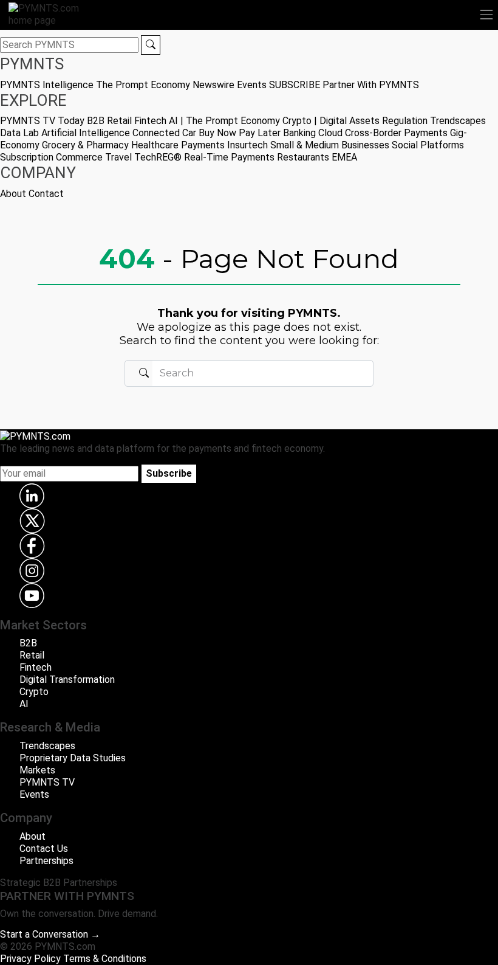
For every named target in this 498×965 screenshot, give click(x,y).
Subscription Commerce (51, 157)
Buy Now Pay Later (240, 133)
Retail (119, 120)
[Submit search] (150, 45)
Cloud (330, 133)
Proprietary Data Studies (72, 758)
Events (252, 85)
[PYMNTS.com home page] (51, 13)
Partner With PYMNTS (370, 85)
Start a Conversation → (50, 934)
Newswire (213, 85)
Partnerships (46, 860)
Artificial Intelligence (85, 133)
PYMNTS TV (27, 120)
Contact (46, 193)
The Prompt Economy (143, 85)
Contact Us (43, 848)
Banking (299, 133)
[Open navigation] (486, 14)
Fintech (150, 120)
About (13, 193)
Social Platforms (428, 145)
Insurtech (247, 145)
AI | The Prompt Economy (224, 120)
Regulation (405, 120)
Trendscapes (458, 120)
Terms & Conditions (104, 958)
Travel (118, 157)
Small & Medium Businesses (329, 145)
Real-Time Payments (229, 157)
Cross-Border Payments (396, 133)
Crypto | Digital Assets (331, 120)
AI (24, 704)
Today (71, 120)
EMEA (344, 157)
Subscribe (169, 473)
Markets (37, 770)
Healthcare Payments (178, 145)
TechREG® (158, 157)
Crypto (34, 691)
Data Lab (19, 133)
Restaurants (303, 157)
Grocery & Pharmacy (85, 145)
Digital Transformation (67, 679)
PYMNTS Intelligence (47, 85)
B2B (95, 120)
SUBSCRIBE (294, 85)
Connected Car (164, 133)
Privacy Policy (30, 958)
